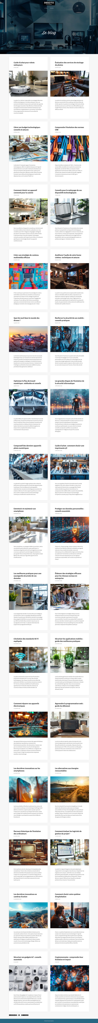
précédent (12, 1015)
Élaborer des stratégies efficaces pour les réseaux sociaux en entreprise (68, 575)
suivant (25, 1015)
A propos (52, 8)
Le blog (45, 8)
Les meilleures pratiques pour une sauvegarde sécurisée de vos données (27, 575)
